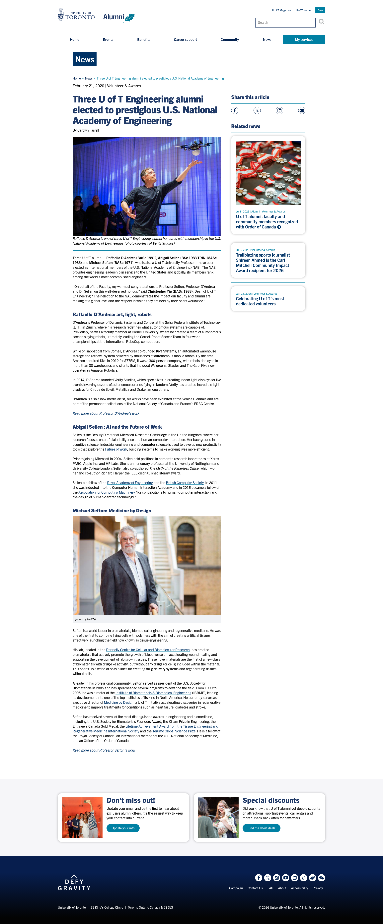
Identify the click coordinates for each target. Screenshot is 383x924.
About (282, 888)
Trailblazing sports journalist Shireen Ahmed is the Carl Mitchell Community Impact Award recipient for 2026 (263, 262)
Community (230, 39)
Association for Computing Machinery (106, 492)
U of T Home (303, 10)
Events (108, 39)
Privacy (318, 888)
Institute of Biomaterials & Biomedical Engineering (153, 692)
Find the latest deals (261, 828)
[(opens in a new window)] (82, 817)
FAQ (270, 888)
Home (74, 39)
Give (320, 10)
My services (304, 39)
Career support (185, 39)
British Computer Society (185, 482)
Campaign (236, 888)
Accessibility (299, 888)
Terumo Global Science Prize (173, 731)
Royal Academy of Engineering (130, 482)
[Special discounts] (218, 817)
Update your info (123, 828)
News (267, 39)
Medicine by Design (118, 702)
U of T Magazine (281, 10)
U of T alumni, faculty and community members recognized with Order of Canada (267, 221)
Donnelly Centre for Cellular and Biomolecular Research (148, 649)
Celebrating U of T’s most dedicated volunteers (260, 301)
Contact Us (255, 888)
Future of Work (116, 449)
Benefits (143, 39)
